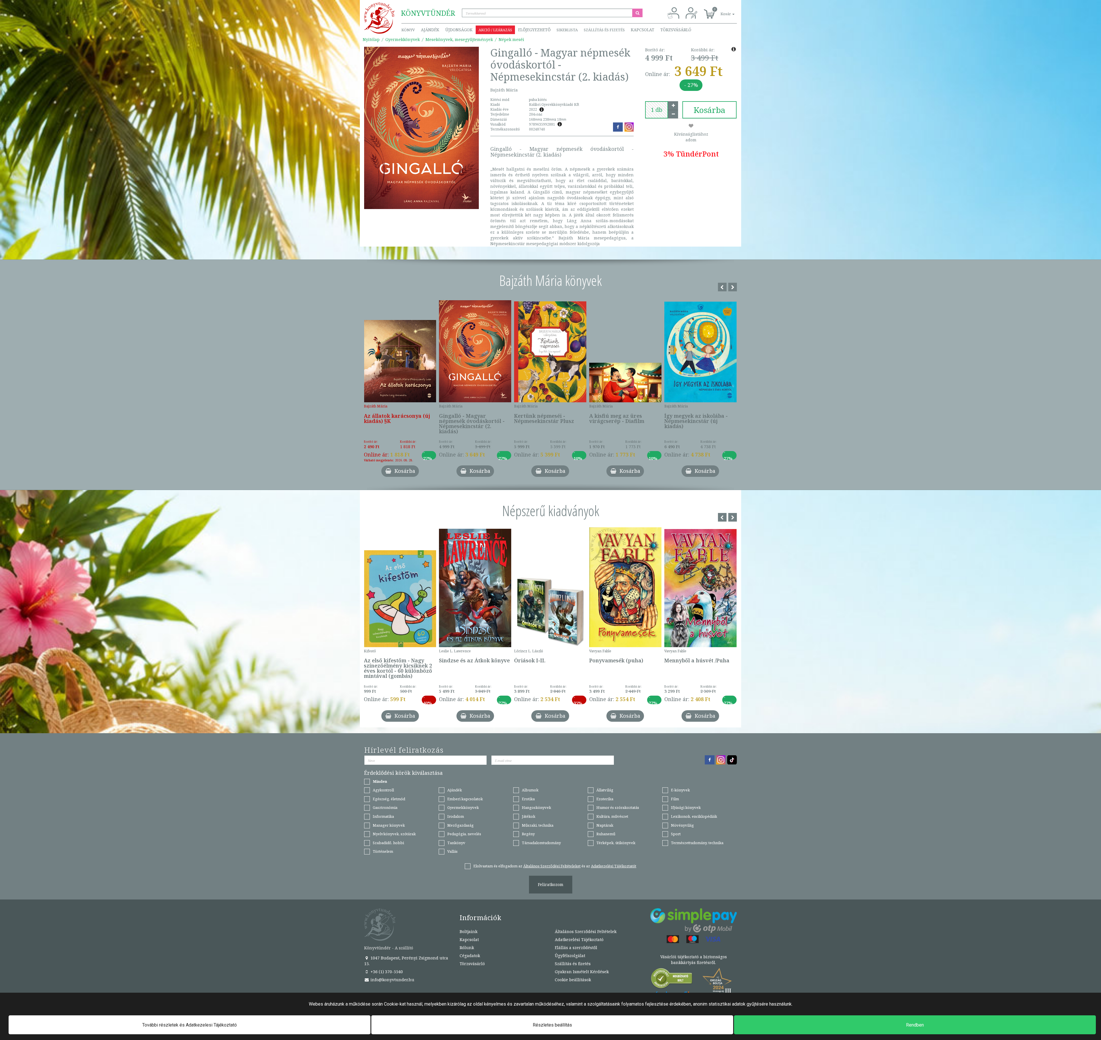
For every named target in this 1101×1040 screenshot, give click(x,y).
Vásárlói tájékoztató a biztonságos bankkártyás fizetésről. (693, 959)
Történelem (383, 851)
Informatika (383, 816)
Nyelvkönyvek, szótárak (394, 833)
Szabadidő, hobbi (388, 842)
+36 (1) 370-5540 (386, 971)
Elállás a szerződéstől (576, 947)
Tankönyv (456, 842)
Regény (528, 833)
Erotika (528, 798)
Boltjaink (468, 931)
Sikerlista (567, 29)
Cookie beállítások (573, 979)
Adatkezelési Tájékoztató (579, 939)
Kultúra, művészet (612, 816)
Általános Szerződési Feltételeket (552, 866)
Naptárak (604, 825)
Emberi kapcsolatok (465, 798)
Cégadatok (470, 955)
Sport (676, 833)
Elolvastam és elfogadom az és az (554, 866)
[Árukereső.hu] (671, 980)
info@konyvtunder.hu (391, 979)
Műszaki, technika (537, 825)
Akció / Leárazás (495, 29)
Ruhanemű (605, 833)
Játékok (528, 816)
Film (675, 798)
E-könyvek (680, 790)
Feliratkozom (550, 884)
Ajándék (430, 29)
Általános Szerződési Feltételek (585, 931)
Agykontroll (383, 790)
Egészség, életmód (389, 798)
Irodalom (455, 816)
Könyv (408, 29)
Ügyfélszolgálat (570, 955)
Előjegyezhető (534, 29)
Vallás (452, 851)
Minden (380, 781)
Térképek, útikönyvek (615, 842)
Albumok (530, 790)
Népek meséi (511, 39)
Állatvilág (604, 790)
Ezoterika (604, 798)
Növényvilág (682, 825)
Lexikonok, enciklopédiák (694, 816)
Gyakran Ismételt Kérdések (582, 971)
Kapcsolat (642, 29)
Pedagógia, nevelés (464, 833)
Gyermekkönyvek (402, 39)
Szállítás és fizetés (604, 29)
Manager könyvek (389, 825)
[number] (656, 109)
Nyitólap (371, 39)
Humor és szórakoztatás (617, 807)
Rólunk (467, 947)
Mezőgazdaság (460, 825)
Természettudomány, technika (697, 842)
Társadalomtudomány (541, 842)
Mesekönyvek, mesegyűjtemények (459, 39)
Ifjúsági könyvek (686, 807)
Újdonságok (459, 29)
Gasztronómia (385, 807)
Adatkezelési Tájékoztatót (613, 866)
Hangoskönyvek (536, 807)
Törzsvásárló (675, 29)
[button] (721, 10)
